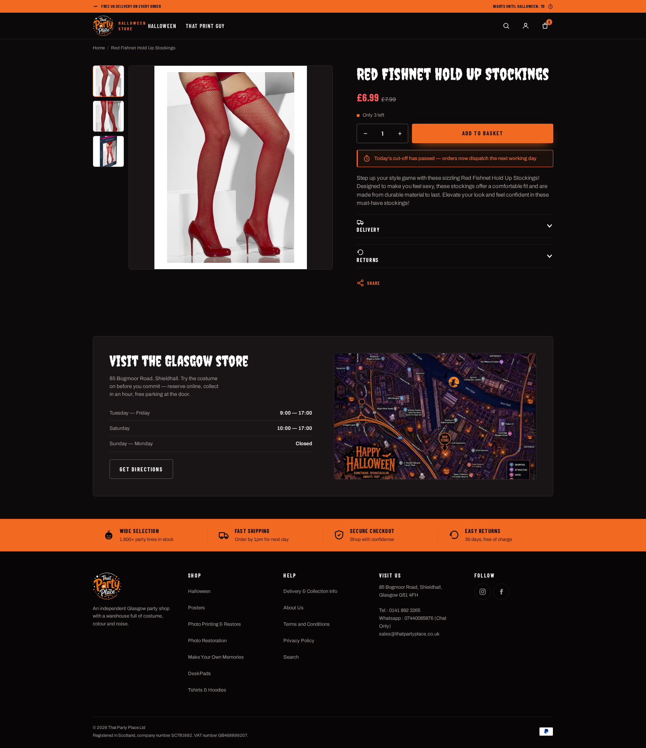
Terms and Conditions (306, 624)
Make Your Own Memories (216, 657)
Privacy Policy (298, 640)
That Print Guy (205, 25)
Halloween (162, 25)
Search (291, 657)
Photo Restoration (207, 640)
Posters (196, 607)
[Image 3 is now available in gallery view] (108, 151)
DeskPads (199, 673)
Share (373, 283)
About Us (293, 607)
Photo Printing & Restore (214, 624)
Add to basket (482, 133)
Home (99, 47)
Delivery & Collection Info (310, 591)
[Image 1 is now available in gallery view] (108, 81)
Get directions (141, 469)
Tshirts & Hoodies (207, 690)
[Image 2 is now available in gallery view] (108, 116)
